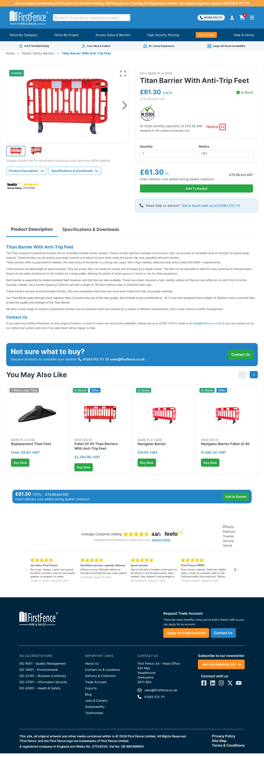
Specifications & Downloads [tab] (90, 229)
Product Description (23, 171)
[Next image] (124, 105)
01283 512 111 (213, 17)
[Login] (232, 17)
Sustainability (95, 707)
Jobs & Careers (96, 700)
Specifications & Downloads (72, 171)
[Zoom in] (123, 73)
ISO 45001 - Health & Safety (39, 688)
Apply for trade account (186, 633)
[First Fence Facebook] (204, 683)
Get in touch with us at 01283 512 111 (211, 206)
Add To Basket (196, 188)
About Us (92, 663)
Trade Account (95, 682)
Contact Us (240, 354)
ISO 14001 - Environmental (38, 670)
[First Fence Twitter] (230, 683)
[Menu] (252, 17)
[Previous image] (242, 374)
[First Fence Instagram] (221, 683)
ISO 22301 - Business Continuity (42, 676)
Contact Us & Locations (102, 670)
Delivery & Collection (100, 676)
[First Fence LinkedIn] (212, 683)
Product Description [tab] (32, 229)
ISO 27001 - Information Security (43, 682)
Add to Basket (235, 497)
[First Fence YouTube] (239, 683)
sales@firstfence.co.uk (206, 323)
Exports (91, 688)
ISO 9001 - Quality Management (42, 663)
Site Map (219, 741)
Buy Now (20, 463)
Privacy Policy (223, 736)
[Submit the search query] (56, 17)
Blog (88, 694)
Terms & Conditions (228, 745)
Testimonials (94, 713)
